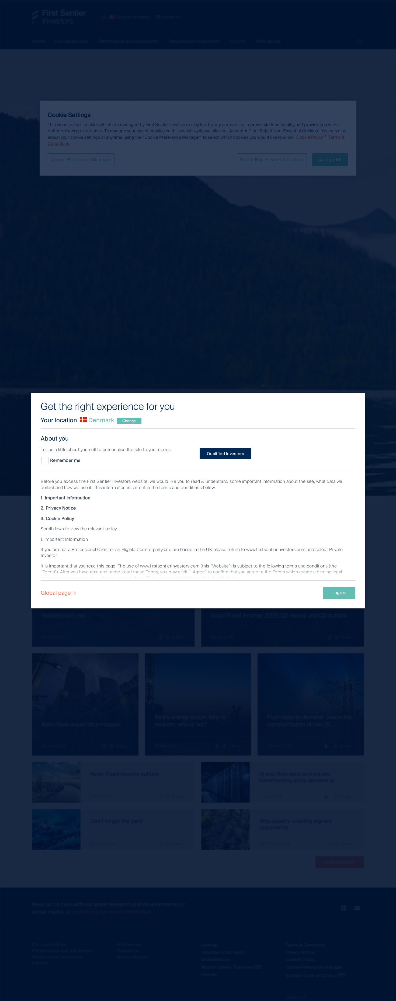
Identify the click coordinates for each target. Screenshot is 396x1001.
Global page (56, 592)
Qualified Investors (225, 453)
